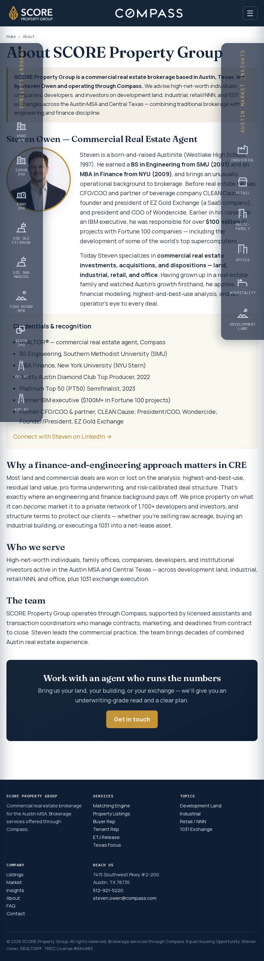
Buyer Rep (104, 821)
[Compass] (149, 13)
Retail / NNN (193, 821)
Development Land (201, 805)
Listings (15, 874)
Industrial (190, 813)
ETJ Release (106, 837)
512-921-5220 (108, 890)
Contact (15, 913)
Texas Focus (107, 845)
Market (14, 882)
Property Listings (111, 813)
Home (11, 36)
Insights (15, 890)
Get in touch (132, 719)
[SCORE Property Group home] (30, 13)
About (13, 898)
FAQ (10, 905)
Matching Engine (111, 805)
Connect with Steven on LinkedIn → (62, 436)
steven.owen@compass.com (124, 898)
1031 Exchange (196, 829)
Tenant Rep (106, 829)
